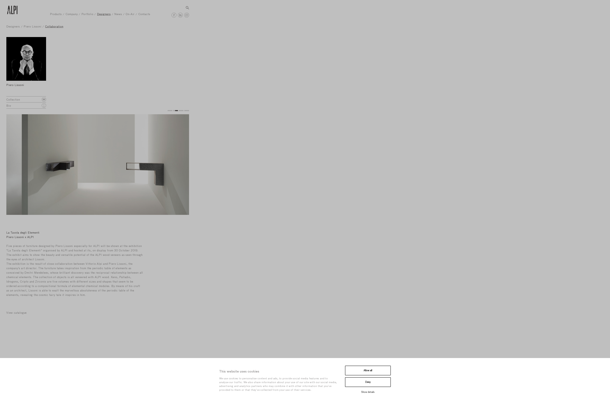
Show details (368, 392)
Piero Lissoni (32, 26)
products (56, 14)
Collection (13, 100)
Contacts (144, 14)
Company (72, 14)
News (118, 14)
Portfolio (87, 14)
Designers (104, 14)
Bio (8, 106)
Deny (368, 382)
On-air (130, 14)
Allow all (368, 370)
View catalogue (16, 313)
